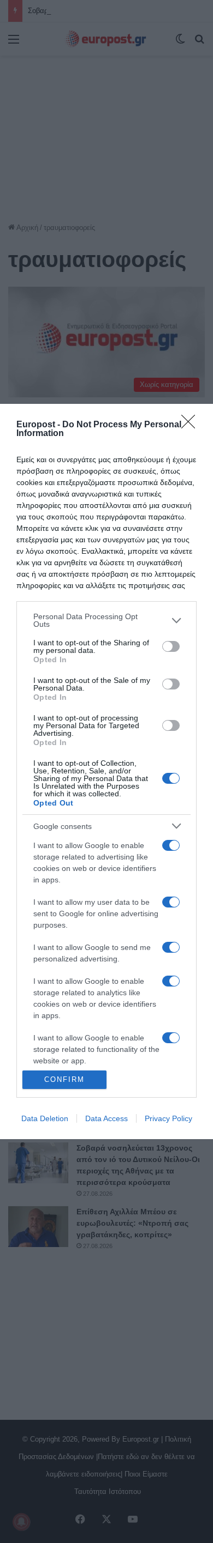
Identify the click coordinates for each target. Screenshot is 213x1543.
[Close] (191, 425)
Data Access (106, 1118)
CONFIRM (64, 1079)
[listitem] (106, 620)
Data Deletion (44, 1118)
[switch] (171, 646)
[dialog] (106, 771)
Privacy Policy (168, 1118)
